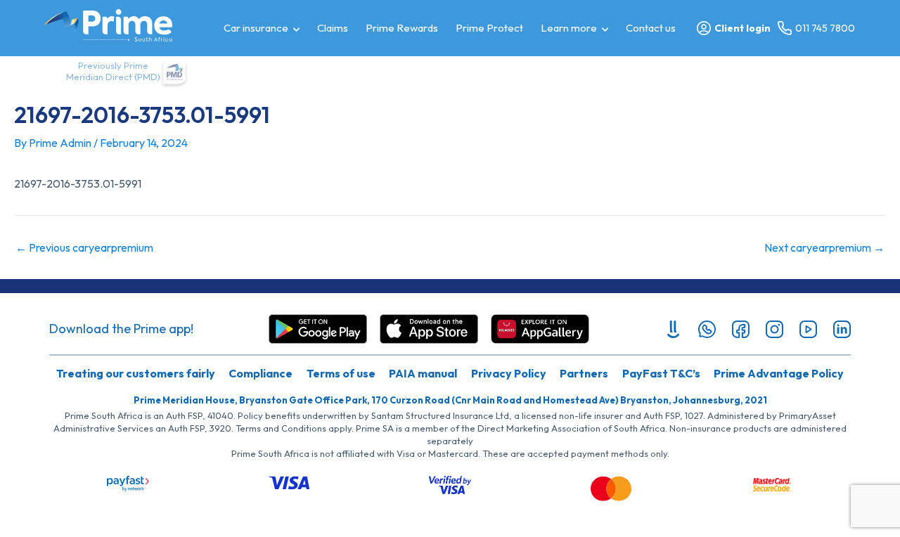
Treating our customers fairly (135, 373)
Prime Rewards (402, 27)
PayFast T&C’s (661, 373)
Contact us (651, 27)
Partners (584, 373)
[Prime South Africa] (108, 25)
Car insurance (256, 27)
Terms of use (341, 373)
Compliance (260, 373)
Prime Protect (489, 27)
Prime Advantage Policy (779, 373)
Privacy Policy (508, 373)
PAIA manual (423, 373)
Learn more (569, 27)
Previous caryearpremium (84, 247)
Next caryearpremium (824, 247)
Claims (332, 27)
